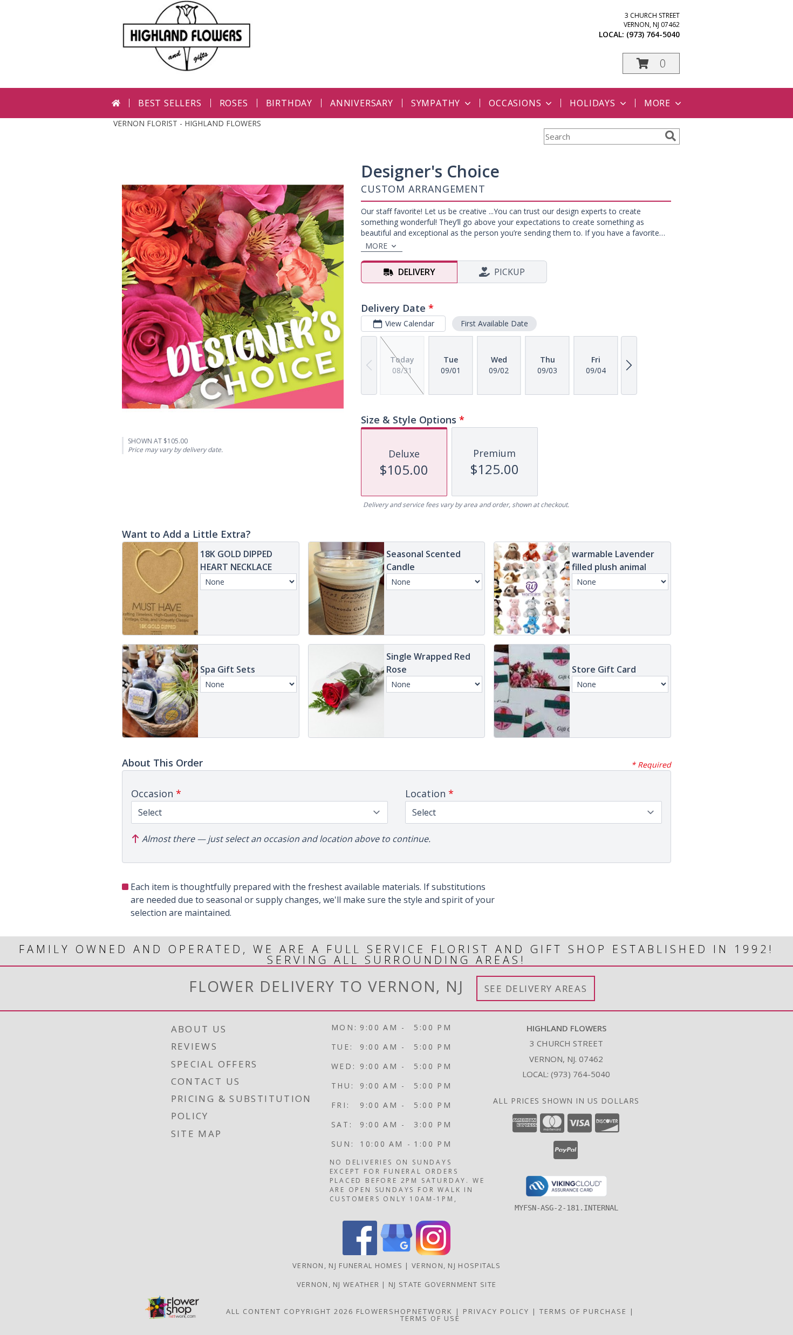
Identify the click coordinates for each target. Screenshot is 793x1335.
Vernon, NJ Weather (338, 1284)
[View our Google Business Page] (396, 1252)
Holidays (592, 103)
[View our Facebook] (360, 1252)
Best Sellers (170, 103)
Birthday (289, 103)
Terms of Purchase (583, 1311)
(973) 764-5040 (653, 34)
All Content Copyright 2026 (289, 1311)
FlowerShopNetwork (404, 1311)
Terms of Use (430, 1318)
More (657, 103)
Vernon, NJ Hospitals (456, 1265)
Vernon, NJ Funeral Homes (347, 1265)
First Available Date (494, 323)
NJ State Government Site (442, 1284)
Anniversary (361, 103)
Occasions (515, 103)
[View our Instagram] (433, 1252)
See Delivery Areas (535, 988)
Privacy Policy (496, 1311)
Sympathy (435, 103)
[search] (670, 136)
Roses (234, 103)
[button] (651, 63)
